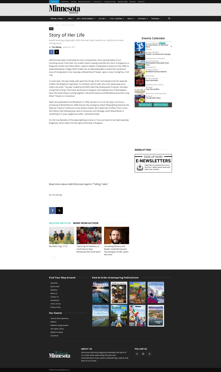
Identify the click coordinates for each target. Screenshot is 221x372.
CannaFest (54, 336)
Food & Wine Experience (59, 318)
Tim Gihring (56, 47)
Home (51, 25)
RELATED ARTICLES (60, 223)
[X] (56, 52)
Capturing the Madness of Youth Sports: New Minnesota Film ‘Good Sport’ (89, 249)
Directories (97, 1)
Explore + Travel (57, 18)
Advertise (133, 1)
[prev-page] (50, 258)
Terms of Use (55, 304)
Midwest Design (123, 1)
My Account (54, 286)
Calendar (73, 1)
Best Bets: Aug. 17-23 (58, 246)
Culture (102, 18)
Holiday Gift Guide (110, 1)
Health (130, 18)
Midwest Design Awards (59, 325)
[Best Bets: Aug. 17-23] (61, 235)
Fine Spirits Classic (57, 329)
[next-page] (54, 258)
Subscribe (54, 1)
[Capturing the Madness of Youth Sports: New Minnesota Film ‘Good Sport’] (89, 235)
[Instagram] (143, 354)
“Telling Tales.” (101, 184)
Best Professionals (84, 1)
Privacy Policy (55, 307)
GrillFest (53, 322)
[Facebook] (51, 52)
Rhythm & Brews (56, 332)
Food (70, 18)
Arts (57, 25)
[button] (169, 19)
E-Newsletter (65, 1)
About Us (53, 293)
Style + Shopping (116, 18)
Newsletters (54, 300)
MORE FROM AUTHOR (85, 223)
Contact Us (141, 1)
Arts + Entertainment (85, 18)
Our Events (142, 18)
